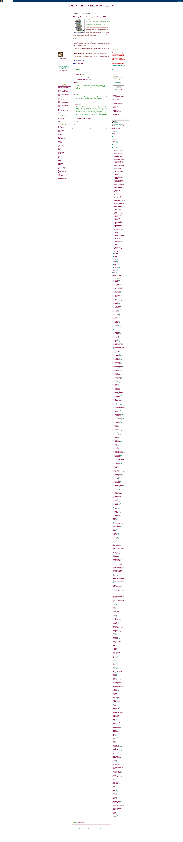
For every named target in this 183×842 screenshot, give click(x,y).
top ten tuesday (116, 783)
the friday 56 (115, 769)
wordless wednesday (117, 808)
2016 (114, 138)
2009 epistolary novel (117, 295)
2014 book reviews (116, 455)
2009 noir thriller (116, 314)
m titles (114, 670)
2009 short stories (116, 326)
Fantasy (114, 618)
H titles (114, 645)
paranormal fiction (116, 701)
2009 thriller (115, 337)
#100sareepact (116, 280)
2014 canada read (116, 456)
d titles (114, 599)
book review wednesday (117, 551)
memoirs (114, 675)
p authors (114, 698)
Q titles (114, 719)
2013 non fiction (116, 448)
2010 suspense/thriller (117, 397)
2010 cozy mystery (116, 359)
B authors (115, 527)
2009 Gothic (115, 299)
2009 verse (115, 339)
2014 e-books (115, 466)
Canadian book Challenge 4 (118, 581)
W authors (115, 797)
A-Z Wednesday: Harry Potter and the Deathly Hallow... (119, 222)
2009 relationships (116, 321)
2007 (114, 272)
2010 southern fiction (117, 395)
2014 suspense (116, 489)
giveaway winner (116, 635)
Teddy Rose (60, 175)
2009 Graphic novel (116, 300)
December (116, 149)
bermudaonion (77, 74)
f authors (114, 615)
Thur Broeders (107, 828)
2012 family (115, 425)
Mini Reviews (115, 676)
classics (114, 588)
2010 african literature (117, 352)
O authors (115, 694)
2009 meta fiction (116, 311)
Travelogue (115, 785)
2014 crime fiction (116, 463)
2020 (114, 133)
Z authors (114, 815)
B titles (114, 529)
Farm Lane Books (62, 138)
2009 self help (115, 325)
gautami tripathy (63, 58)
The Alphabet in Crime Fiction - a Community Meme (119, 227)
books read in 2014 (116, 560)
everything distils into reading (91, 6)
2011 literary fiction (116, 412)
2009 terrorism (116, 336)
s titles (114, 743)
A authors (115, 518)
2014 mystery (115, 478)
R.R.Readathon (116, 726)
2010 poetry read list (117, 386)
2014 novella (115, 479)
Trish (59, 176)
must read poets (116, 681)
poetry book (115, 711)
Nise (59, 159)
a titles (114, 519)
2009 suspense (116, 334)
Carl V (59, 133)
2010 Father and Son (117, 363)
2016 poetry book (116, 510)
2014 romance (115, 486)
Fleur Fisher (60, 139)
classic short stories (117, 586)
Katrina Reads (61, 146)
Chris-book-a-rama (62, 135)
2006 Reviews (115, 281)
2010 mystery (115, 380)
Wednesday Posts (116, 801)
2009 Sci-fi (115, 324)
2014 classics (115, 458)
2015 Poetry (115, 500)
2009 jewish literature (117, 306)
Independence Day (116, 652)
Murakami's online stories (118, 103)
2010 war (114, 399)
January (116, 267)
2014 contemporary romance (118, 459)
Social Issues (115, 752)
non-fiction (115, 690)
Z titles (114, 816)
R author (114, 723)
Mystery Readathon (117, 682)
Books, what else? (62, 117)
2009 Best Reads (116, 289)
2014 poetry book (116, 481)
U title (114, 790)
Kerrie (59, 148)
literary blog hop (116, 665)
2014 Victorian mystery (117, 493)
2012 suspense (116, 436)
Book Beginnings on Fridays (118, 542)
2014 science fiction (117, 488)
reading (114, 730)
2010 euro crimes (116, 362)
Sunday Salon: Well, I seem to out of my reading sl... (118, 189)
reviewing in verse (116, 733)
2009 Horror (115, 304)
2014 (114, 141)
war (113, 800)
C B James (60, 131)
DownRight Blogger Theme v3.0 (88, 828)
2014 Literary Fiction (117, 475)
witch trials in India (116, 804)
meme (114, 672)
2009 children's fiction (117, 292)
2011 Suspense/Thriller (117, 418)
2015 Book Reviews (117, 495)
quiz (113, 720)
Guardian (114, 100)
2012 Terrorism (116, 437)
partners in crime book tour (118, 702)
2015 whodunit (115, 504)
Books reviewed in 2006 (117, 564)
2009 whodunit (115, 341)
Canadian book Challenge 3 (118, 578)
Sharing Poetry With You (117, 748)
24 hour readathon (116, 516)
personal (114, 705)
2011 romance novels (117, 417)
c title (114, 577)
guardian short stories (117, 102)
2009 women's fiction (117, 343)
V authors (114, 791)
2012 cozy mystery (116, 422)
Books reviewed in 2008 (117, 567)
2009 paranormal (116, 317)
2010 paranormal (116, 384)
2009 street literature (117, 333)
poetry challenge (116, 713)
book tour (114, 552)
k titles (114, 660)
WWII (114, 811)
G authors (115, 633)
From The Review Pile (117, 631)
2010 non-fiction (116, 382)
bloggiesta (115, 537)
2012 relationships (116, 434)
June (115, 259)
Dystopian (115, 605)
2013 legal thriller (116, 445)
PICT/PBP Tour (115, 707)
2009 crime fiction (116, 293)
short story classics (117, 111)
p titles (114, 700)
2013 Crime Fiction (116, 441)
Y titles (114, 813)
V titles (114, 793)
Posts (115, 74)
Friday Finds (115, 626)
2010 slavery (115, 393)
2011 (114, 146)
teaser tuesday (116, 763)
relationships (115, 731)
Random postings (116, 727)
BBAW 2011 (115, 533)
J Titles (114, 657)
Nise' (75, 94)
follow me (114, 624)
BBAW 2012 (115, 534)
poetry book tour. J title (117, 712)
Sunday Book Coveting (117, 754)
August (116, 256)
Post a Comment (78, 122)
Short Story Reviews (62, 119)
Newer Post (75, 129)
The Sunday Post (116, 771)
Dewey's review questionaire (118, 600)
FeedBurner (121, 89)
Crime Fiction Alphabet (117, 590)
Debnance (60, 137)
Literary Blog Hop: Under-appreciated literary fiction (119, 177)
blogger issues (116, 536)
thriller (114, 774)
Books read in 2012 (116, 559)
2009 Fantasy (115, 296)
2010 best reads (116, 354)
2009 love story (116, 308)
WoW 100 (114, 809)
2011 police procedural (117, 414)
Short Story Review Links (63, 87)
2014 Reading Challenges (118, 485)
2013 (114, 142)
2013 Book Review (116, 438)
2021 (114, 131)
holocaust (115, 648)
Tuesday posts (115, 787)
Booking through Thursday (118, 553)
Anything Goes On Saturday (118, 521)
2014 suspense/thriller (117, 490)
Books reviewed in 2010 (117, 570)
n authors (114, 683)
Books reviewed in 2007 (117, 566)
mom (114, 678)
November (116, 251)
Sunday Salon (115, 756)
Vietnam (114, 795)
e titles (114, 608)
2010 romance (115, 391)
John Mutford (61, 145)
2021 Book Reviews (117, 515)
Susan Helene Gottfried (63, 171)
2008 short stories (116, 287)
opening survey (116, 697)
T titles (114, 761)
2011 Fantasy (115, 411)
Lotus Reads (60, 150)
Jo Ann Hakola (61, 144)
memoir (114, 674)
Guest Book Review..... (117, 641)
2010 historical (116, 371)
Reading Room (61, 118)
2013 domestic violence (117, 443)
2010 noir (114, 381)
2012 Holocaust (116, 427)
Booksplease (61, 130)
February (116, 265)
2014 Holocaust (116, 473)
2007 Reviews (115, 283)
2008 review (115, 285)
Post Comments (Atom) (80, 822)
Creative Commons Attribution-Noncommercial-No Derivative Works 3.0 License (118, 127)
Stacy (59, 165)
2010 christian (115, 358)
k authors (114, 659)
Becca (59, 126)
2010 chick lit (115, 356)
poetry (114, 709)
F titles (114, 616)
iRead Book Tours (116, 655)
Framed (59, 141)
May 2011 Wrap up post (117, 671)
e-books (114, 609)
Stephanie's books (62, 167)
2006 (114, 273)
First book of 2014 (116, 619)
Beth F (59, 129)
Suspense (115, 759)
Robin (75, 82)
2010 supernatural (116, 396)
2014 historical (116, 470)
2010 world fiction (116, 401)
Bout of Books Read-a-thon (118, 573)
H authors (115, 644)
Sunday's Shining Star (117, 757)
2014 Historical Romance (118, 471)
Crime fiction (115, 589)
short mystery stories (117, 108)
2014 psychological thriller (118, 484)
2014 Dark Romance (117, 464)
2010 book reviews (116, 355)
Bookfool (76, 104)
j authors (114, 656)
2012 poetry (115, 433)
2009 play (114, 318)
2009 (114, 269)
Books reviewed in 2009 (117, 568)
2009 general (115, 298)
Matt (59, 155)
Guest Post (115, 642)
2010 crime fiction (116, 360)
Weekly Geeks (115, 802)
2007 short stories (116, 284)
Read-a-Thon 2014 (116, 728)
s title (114, 742)
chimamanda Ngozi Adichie (118, 96)
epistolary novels (116, 611)
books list (114, 557)
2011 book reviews (116, 404)
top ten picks (115, 782)
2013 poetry (115, 449)
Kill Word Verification (117, 661)
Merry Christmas (117, 168)
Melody (59, 156)
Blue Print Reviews (116, 93)
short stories (115, 749)
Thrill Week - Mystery (117, 772)
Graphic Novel (115, 638)
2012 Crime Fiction (116, 423)
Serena (59, 164)
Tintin (114, 778)
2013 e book (115, 444)
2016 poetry (115, 508)
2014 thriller (115, 492)
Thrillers (114, 775)
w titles (114, 798)
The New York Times (117, 113)
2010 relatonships (116, 389)
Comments (116, 76)
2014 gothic (115, 469)
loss (113, 667)
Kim (59, 149)
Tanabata (60, 172)
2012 (114, 144)
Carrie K (60, 134)
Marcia (59, 153)
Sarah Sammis (61, 161)
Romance (114, 737)
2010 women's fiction (117, 400)
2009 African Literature (117, 288)
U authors (115, 789)
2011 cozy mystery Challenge (119, 407)
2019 (114, 134)
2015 (114, 139)
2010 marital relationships (118, 375)
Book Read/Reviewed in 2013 (118, 548)
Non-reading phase (116, 691)
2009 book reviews (116, 291)
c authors (114, 575)
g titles (114, 634)
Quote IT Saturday (116, 722)
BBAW (114, 530)
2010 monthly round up (117, 378)
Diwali (114, 603)
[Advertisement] (92, 21)
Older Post (108, 129)
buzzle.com (115, 95)
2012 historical (116, 426)
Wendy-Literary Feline (62, 178)
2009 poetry (115, 319)
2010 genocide (115, 367)
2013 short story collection (118, 452)
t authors (114, 760)
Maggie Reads (61, 152)
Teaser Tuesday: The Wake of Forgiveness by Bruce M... (119, 181)
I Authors (114, 649)
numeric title (115, 693)
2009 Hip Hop (115, 302)
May (115, 261)
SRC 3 (114, 753)
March (115, 264)
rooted (59, 121)
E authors (114, 607)
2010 (114, 147)
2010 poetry (115, 385)
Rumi (114, 738)
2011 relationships (116, 415)
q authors (114, 717)
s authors (114, 741)
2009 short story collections (118, 328)
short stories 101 (116, 110)
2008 (114, 270)
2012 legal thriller (116, 429)
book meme (115, 547)
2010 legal (115, 373)
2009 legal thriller (116, 307)
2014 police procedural (117, 482)
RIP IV (114, 734)
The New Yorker (116, 114)
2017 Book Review (116, 512)
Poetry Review (115, 716)
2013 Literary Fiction (117, 447)
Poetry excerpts (116, 715)
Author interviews (116, 526)
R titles (114, 724)
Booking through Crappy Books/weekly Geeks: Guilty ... (119, 215)
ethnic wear (115, 614)
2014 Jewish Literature (117, 474)
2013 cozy (115, 440)
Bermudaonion (61, 127)
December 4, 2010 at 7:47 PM (84, 79)
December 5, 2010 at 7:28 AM (84, 101)
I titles (114, 650)
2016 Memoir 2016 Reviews (118, 505)
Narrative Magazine (116, 104)
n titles (114, 685)
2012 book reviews (116, 421)
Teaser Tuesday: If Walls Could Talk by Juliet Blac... (119, 162)
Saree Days (115, 745)
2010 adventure (116, 351)
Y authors (114, 812)
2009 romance (115, 322)
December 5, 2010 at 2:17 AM (84, 91)
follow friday (115, 623)
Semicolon (60, 163)
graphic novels (116, 640)
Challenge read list (116, 583)
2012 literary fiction (116, 430)
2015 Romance (116, 501)
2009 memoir (115, 310)
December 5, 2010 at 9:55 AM (84, 118)
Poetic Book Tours (116, 708)
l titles (114, 664)
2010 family (115, 350)
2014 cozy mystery (116, 462)
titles (114, 779)
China (114, 585)
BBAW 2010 (115, 531)
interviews (115, 653)
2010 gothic (115, 369)
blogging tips (115, 538)
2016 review (115, 511)
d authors (114, 597)
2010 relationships (116, 388)
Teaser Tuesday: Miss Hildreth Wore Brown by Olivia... (119, 231)
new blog (114, 689)
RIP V (114, 735)
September (116, 254)
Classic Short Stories (117, 98)
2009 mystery (115, 313)
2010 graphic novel (116, 370)
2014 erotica (115, 467)
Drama (114, 604)
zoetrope (114, 115)
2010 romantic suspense (118, 392)
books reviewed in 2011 (117, 571)
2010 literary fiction (116, 374)
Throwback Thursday (117, 776)
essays (114, 612)
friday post (115, 630)
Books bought (115, 556)
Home (91, 129)
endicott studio (116, 99)
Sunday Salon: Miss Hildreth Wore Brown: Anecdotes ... (119, 208)
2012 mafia (115, 432)
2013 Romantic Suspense (118, 451)
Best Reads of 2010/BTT (119, 159)
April (115, 262)
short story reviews (116, 750)
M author (114, 668)
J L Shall (60, 142)
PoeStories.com (116, 106)
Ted (59, 174)
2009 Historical (116, 303)
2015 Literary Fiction (117, 499)
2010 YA (114, 403)
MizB (59, 157)
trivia (114, 786)
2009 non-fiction (116, 315)
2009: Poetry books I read (118, 344)
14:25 (84, 60)
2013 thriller (115, 453)
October (116, 253)
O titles (114, 696)
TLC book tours (116, 780)
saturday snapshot (116, 746)
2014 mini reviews (116, 477)
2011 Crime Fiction (116, 410)
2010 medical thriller (117, 377)
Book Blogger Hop (116, 545)
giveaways (115, 637)
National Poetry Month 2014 (118, 686)
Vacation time (115, 794)
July (115, 258)
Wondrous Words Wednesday (119, 805)
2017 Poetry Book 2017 (117, 514)
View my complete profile (63, 70)
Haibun (114, 646)
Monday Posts (115, 679)
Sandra (59, 160)
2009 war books (116, 340)
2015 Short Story (116, 503)
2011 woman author (116, 419)
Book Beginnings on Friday (118, 540)
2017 (114, 136)
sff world (114, 107)
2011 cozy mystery (116, 406)
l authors (114, 663)
